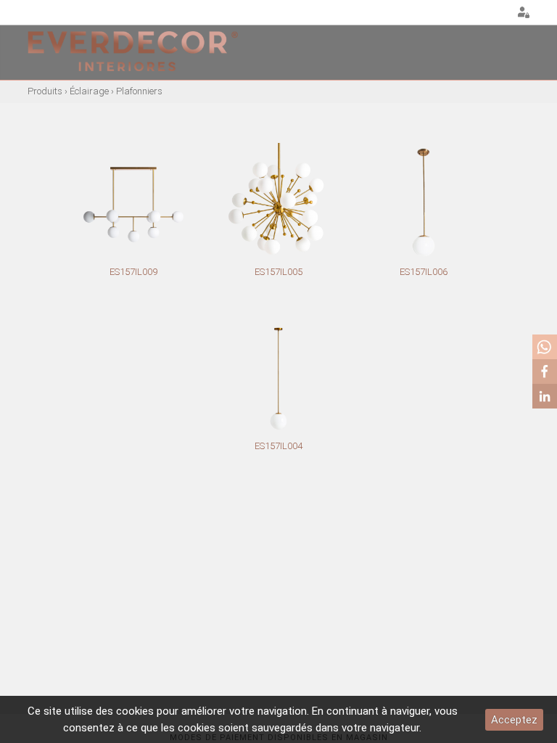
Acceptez (514, 719)
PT (460, 13)
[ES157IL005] (278, 204)
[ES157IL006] (423, 204)
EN (478, 13)
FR (496, 13)
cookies (135, 711)
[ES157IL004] (278, 378)
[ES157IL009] (133, 204)
